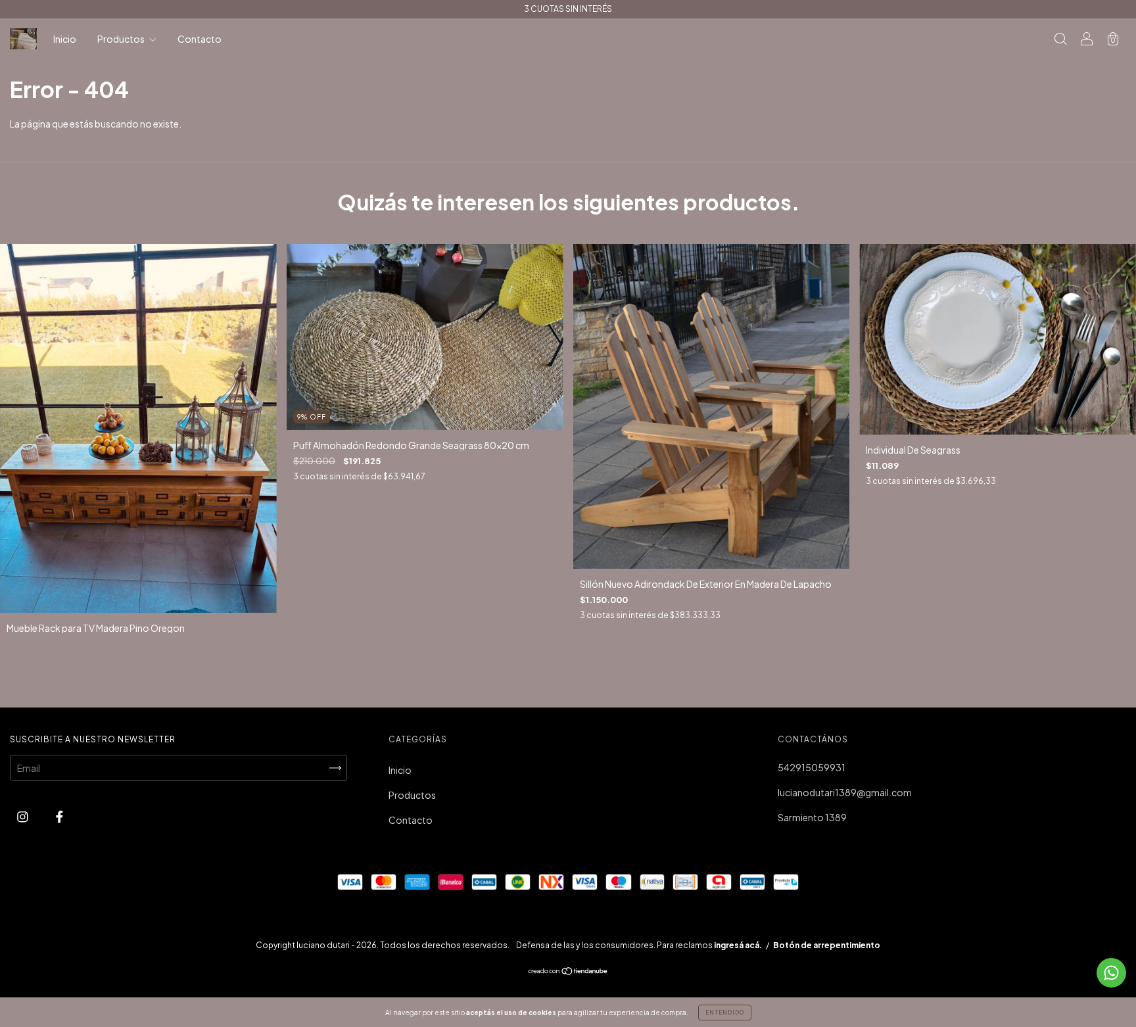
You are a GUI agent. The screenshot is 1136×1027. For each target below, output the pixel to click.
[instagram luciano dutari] (23, 816)
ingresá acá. (738, 945)
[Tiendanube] (568, 972)
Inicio (64, 39)
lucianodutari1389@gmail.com (845, 792)
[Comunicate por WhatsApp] (1111, 973)
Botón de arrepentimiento (826, 945)
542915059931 (811, 767)
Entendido (724, 1012)
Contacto (200, 39)
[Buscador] (1060, 39)
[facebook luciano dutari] (59, 816)
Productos (121, 39)
